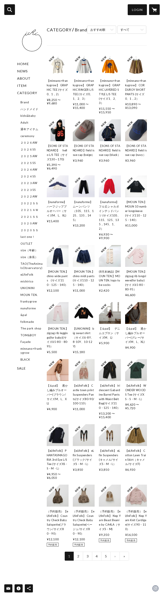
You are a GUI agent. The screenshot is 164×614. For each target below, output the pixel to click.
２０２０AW (28, 223)
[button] (137, 9)
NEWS (22, 71)
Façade (25, 342)
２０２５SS (28, 163)
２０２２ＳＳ (29, 203)
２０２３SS (28, 190)
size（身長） (29, 257)
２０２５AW (28, 156)
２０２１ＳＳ (29, 216)
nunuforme (28, 308)
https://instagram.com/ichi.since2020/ (155, 588)
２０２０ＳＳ (29, 230)
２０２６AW (28, 142)
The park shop (30, 328)
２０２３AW (28, 183)
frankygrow (28, 301)
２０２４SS (28, 176)
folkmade (27, 321)
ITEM (22, 85)
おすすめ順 (97, 29)
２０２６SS (28, 149)
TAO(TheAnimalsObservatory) (31, 266)
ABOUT (24, 78)
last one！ (27, 236)
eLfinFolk (27, 274)
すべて (124, 29)
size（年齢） (29, 250)
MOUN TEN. (29, 295)
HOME (23, 64)
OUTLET (26, 243)
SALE (21, 368)
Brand (24, 102)
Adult (24, 122)
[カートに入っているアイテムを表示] (154, 9)
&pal (23, 315)
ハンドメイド (29, 109)
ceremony (27, 136)
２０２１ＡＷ (29, 210)
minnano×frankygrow (31, 351)
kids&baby (28, 115)
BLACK (25, 359)
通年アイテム (29, 129)
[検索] (9, 9)
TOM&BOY (28, 335)
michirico (27, 281)
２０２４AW (28, 169)
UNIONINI (27, 288)
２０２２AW (28, 196)
